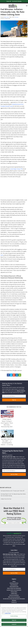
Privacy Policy (14, 591)
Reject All (14, 620)
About (14, 581)
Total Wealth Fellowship (16, 1)
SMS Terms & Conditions (14, 597)
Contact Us (14, 602)
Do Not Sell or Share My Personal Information (14, 598)
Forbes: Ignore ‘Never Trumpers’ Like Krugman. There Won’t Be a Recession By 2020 (7, 422)
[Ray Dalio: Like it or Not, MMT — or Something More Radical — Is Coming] (7, 434)
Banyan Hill (9, 1)
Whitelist (14, 600)
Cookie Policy (14, 593)
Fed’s (2, 255)
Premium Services (14, 583)
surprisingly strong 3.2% (16, 169)
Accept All (14, 624)
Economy (16, 17)
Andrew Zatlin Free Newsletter (14, 590)
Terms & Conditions (14, 595)
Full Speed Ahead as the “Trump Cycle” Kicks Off (12, 490)
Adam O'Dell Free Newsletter (14, 588)
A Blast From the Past (6, 499)
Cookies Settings (14, 616)
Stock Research (14, 584)
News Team (7, 17)
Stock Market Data (14, 586)
